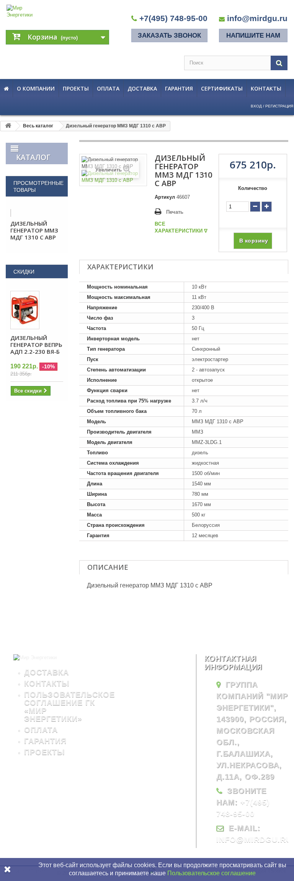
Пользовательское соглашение (211, 873)
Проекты (76, 88)
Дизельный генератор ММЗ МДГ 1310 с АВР (34, 230)
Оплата (108, 88)
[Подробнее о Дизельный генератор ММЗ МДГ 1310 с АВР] (10, 213)
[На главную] (8, 126)
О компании (36, 88)
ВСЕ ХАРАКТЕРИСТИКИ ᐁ (181, 227)
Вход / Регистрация (272, 106)
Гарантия (179, 88)
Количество (252, 188)
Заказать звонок (169, 35)
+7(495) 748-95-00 (173, 18)
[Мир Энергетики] (21, 11)
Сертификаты (222, 88)
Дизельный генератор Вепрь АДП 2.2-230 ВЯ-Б (36, 344)
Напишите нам (253, 35)
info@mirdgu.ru (257, 18)
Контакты (266, 88)
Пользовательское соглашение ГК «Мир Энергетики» (69, 706)
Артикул (165, 197)
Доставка (142, 88)
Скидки (23, 272)
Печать (174, 212)
